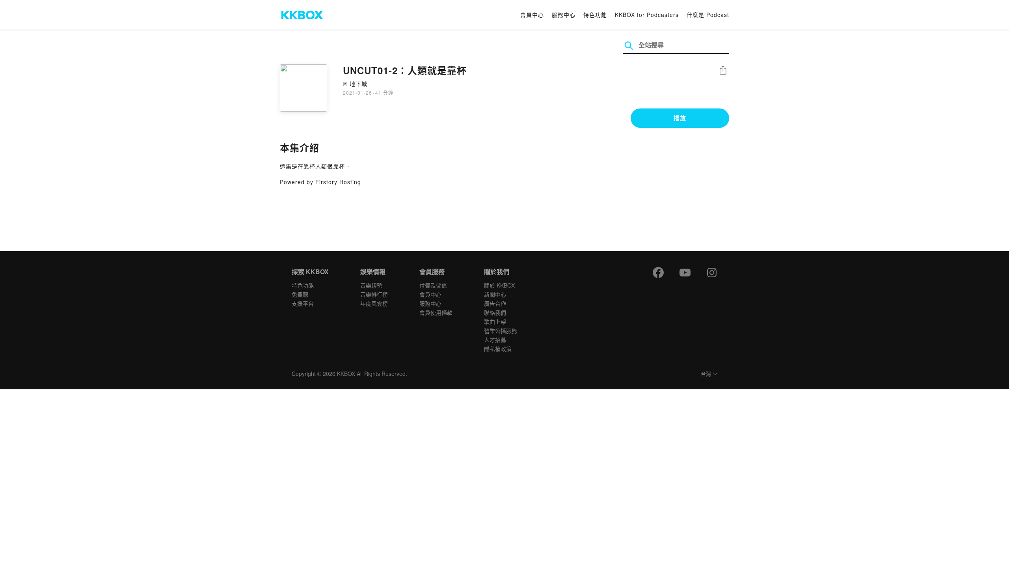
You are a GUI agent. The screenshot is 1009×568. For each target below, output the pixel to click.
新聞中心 (495, 294)
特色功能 (595, 15)
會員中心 (532, 15)
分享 (723, 71)
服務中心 (563, 15)
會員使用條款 (435, 312)
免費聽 (300, 294)
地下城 (358, 84)
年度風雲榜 (374, 303)
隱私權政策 (498, 349)
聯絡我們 (495, 312)
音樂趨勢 (371, 285)
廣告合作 (495, 303)
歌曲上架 (495, 321)
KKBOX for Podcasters (647, 15)
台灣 (706, 374)
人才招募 (495, 340)
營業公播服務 (500, 330)
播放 (680, 118)
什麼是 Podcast (708, 15)
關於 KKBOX (499, 285)
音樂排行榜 (374, 294)
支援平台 (303, 303)
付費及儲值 (433, 285)
